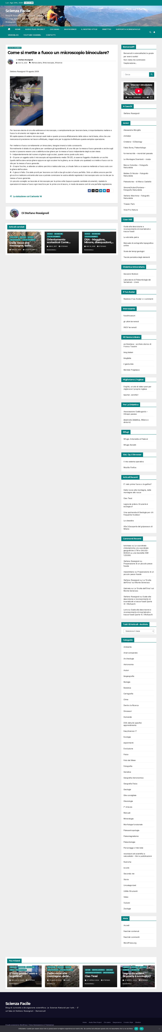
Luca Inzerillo (31, 249)
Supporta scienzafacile (128, 29)
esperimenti (128, 743)
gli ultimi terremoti (131, 321)
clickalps (127, 136)
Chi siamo (54, 29)
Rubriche (127, 862)
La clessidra (129, 521)
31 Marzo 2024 (131, 980)
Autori (126, 670)
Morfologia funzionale (133, 824)
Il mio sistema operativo (134, 461)
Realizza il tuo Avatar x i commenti (138, 299)
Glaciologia (128, 801)
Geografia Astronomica (133, 778)
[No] (159, 1029)
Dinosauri (128, 711)
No (142, 1028)
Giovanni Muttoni (131, 274)
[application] (139, 91)
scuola (30, 237)
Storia (126, 879)
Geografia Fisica (130, 784)
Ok (136, 1028)
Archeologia (129, 659)
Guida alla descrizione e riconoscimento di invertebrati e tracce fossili (137, 229)
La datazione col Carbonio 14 (27, 196)
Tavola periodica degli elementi (137, 257)
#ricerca (58, 63)
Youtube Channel (32, 35)
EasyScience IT (130, 731)
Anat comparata (130, 653)
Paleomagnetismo (131, 836)
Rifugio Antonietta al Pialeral (136, 439)
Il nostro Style (89, 29)
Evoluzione (14, 237)
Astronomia (128, 664)
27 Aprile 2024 (93, 980)
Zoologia (127, 909)
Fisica (126, 754)
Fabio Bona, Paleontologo (135, 147)
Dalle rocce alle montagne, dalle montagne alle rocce (22, 245)
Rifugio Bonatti (130, 445)
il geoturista (128, 364)
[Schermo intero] (151, 97)
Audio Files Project (35, 29)
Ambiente (128, 647)
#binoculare (37, 63)
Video (126, 897)
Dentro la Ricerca (131, 705)
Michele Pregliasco (132, 370)
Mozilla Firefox (130, 467)
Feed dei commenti (131, 937)
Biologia (127, 682)
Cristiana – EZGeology (133, 142)
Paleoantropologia (131, 830)
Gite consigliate (130, 795)
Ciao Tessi (128, 498)
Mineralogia (128, 819)
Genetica (127, 772)
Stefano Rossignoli (25, 60)
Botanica (127, 688)
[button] (150, 32)
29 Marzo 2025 (55, 980)
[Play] (126, 97)
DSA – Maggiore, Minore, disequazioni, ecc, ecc (98, 242)
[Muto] (148, 97)
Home (17, 29)
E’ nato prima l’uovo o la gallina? (138, 484)
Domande (128, 717)
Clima (126, 699)
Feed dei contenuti (131, 931)
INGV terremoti (130, 327)
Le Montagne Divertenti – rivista (137, 159)
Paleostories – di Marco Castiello (137, 182)
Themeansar (49, 1025)
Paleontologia (129, 842)
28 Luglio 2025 (17, 980)
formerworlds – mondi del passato (138, 153)
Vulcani (127, 903)
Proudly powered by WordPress (17, 1025)
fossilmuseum (129, 316)
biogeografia (129, 676)
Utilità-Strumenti (14, 47)
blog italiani (128, 352)
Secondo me (58, 233)
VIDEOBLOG (13, 35)
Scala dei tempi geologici (134, 251)
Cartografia (128, 694)
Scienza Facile (18, 10)
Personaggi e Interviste (133, 848)
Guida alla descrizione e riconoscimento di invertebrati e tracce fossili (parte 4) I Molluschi (138, 612)
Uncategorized (15, 240)
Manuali (127, 813)
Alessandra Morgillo (132, 130)
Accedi (126, 925)
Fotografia (128, 766)
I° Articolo (128, 807)
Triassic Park (129, 204)
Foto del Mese (130, 760)
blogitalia (127, 358)
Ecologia (127, 737)
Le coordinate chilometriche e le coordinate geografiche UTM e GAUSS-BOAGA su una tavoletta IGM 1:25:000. (136, 550)
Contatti (51, 35)
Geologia (23, 237)
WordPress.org (130, 943)
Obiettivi (106, 29)
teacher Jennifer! (131, 395)
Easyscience (70, 29)
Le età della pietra (131, 237)
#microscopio (48, 63)
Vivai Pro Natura (131, 210)
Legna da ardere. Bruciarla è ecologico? (137, 975)
